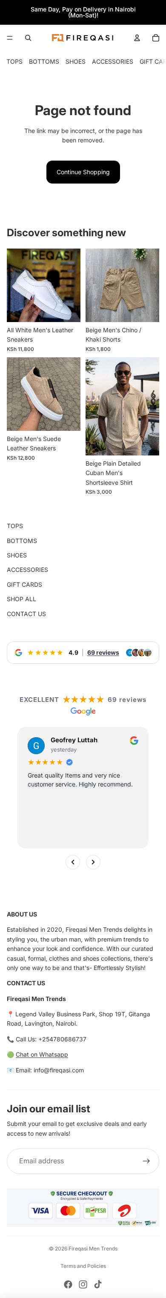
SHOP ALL (21, 598)
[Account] (137, 37)
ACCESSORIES (112, 61)
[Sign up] (146, 1161)
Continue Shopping (83, 171)
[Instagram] (83, 1284)
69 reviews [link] (103, 652)
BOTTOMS (44, 61)
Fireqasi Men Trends (93, 1248)
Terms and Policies (83, 1266)
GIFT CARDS (24, 584)
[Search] (28, 37)
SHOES (76, 61)
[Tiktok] (98, 1284)
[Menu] (10, 38)
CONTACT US (26, 613)
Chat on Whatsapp (42, 1054)
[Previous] (73, 861)
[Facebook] (68, 1284)
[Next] (93, 861)
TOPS (14, 61)
